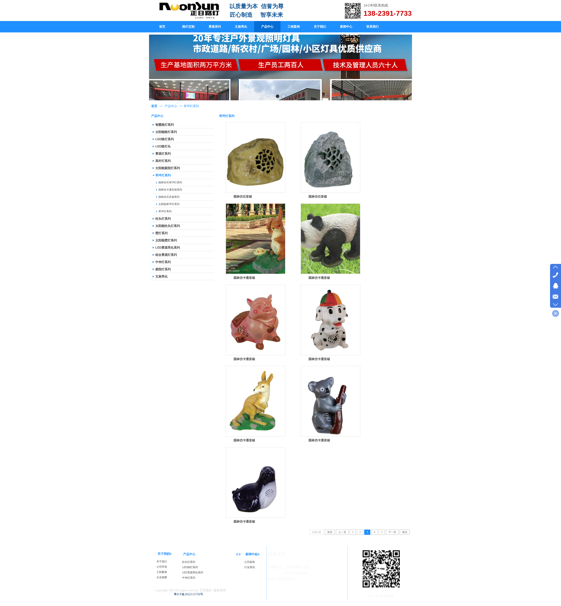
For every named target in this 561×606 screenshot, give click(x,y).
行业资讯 (249, 567)
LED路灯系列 (190, 567)
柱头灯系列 (188, 562)
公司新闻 (249, 562)
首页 (154, 106)
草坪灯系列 (191, 106)
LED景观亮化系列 (192, 572)
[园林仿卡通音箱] (255, 238)
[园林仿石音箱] (255, 157)
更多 (169, 554)
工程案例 (161, 572)
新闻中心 (251, 554)
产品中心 (171, 106)
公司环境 (161, 566)
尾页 (404, 532)
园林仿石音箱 (243, 196)
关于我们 (164, 553)
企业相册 (161, 577)
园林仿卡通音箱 (244, 277)
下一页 (392, 532)
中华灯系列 (188, 577)
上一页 (342, 532)
